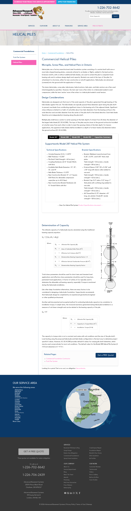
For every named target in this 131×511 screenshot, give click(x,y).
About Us (66, 466)
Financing (66, 480)
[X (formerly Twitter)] (76, 493)
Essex (16, 411)
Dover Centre (19, 406)
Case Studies (93, 480)
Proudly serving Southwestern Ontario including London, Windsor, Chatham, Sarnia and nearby (101, 12)
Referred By (67, 487)
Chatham (18, 396)
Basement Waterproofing (72, 448)
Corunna (17, 401)
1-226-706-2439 (34, 475)
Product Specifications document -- (90, 205)
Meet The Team (68, 474)
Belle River (18, 391)
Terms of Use (80, 504)
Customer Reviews (95, 466)
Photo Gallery (93, 474)
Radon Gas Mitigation (70, 453)
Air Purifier (92, 458)
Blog (65, 472)
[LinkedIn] (71, 493)
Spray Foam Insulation (70, 458)
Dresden (17, 407)
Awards (66, 477)
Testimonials (93, 469)
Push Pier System (51, 361)
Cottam (17, 403)
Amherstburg (19, 390)
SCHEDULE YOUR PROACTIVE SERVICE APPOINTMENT (34, 2)
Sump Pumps (68, 450)
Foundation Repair (95, 450)
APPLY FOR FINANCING (67, 2)
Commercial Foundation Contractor (58, 359)
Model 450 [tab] (87, 137)
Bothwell (17, 393)
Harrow (17, 414)
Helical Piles (17, 62)
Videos (91, 472)
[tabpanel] (80, 175)
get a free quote (34, 451)
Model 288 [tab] (65, 137)
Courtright (18, 404)
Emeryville (18, 409)
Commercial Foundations (23, 51)
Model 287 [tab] (53, 137)
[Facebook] (79, 493)
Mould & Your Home (95, 453)
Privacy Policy (70, 504)
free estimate (80, 368)
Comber (17, 399)
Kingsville (17, 417)
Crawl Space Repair (95, 448)
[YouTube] (65, 493)
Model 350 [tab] (76, 137)
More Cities (16, 421)
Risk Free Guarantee (70, 482)
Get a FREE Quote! (106, 355)
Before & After (94, 477)
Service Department (70, 469)
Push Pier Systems (19, 57)
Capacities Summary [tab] (103, 137)
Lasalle (17, 419)
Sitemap (89, 504)
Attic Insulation (94, 455)
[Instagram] (74, 493)
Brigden (17, 394)
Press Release (68, 485)
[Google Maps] (68, 493)
